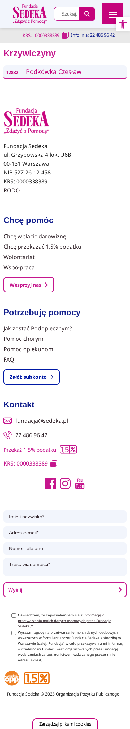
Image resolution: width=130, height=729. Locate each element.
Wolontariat (19, 257)
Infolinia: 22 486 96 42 (93, 35)
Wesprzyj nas (25, 284)
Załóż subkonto (28, 377)
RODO (11, 190)
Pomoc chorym (23, 339)
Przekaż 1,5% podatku (29, 449)
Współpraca (19, 267)
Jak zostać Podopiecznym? (37, 328)
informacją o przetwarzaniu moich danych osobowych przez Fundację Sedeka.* (64, 621)
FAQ (8, 359)
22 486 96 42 (31, 435)
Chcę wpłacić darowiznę (34, 236)
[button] (123, 24)
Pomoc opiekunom (28, 349)
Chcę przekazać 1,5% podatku (42, 246)
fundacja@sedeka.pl (41, 420)
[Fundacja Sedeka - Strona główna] (26, 121)
